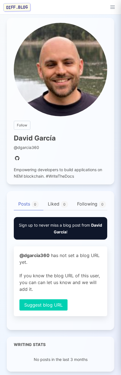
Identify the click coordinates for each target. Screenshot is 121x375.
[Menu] (112, 7)
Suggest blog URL (43, 305)
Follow (22, 125)
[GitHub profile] (17, 158)
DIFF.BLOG (17, 7)
